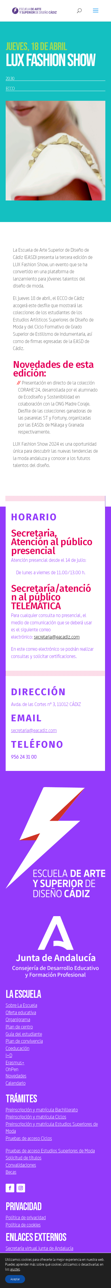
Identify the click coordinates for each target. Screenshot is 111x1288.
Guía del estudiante (24, 1034)
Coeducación (17, 1048)
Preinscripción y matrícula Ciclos (36, 1117)
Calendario (16, 1083)
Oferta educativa (21, 1012)
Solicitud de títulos (23, 1158)
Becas (11, 1172)
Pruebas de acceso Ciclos (29, 1138)
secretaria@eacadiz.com (57, 637)
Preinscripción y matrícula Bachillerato (42, 1110)
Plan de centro (19, 1027)
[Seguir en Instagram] (20, 1188)
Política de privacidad (26, 1217)
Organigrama (18, 1019)
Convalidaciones (21, 1165)
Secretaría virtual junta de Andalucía (39, 1248)
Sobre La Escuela (21, 1005)
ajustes (15, 1269)
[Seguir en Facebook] (10, 1188)
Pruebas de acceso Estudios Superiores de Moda (50, 1151)
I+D (9, 1055)
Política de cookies (23, 1225)
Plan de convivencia (24, 1041)
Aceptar (15, 1279)
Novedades (16, 1076)
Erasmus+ (15, 1062)
